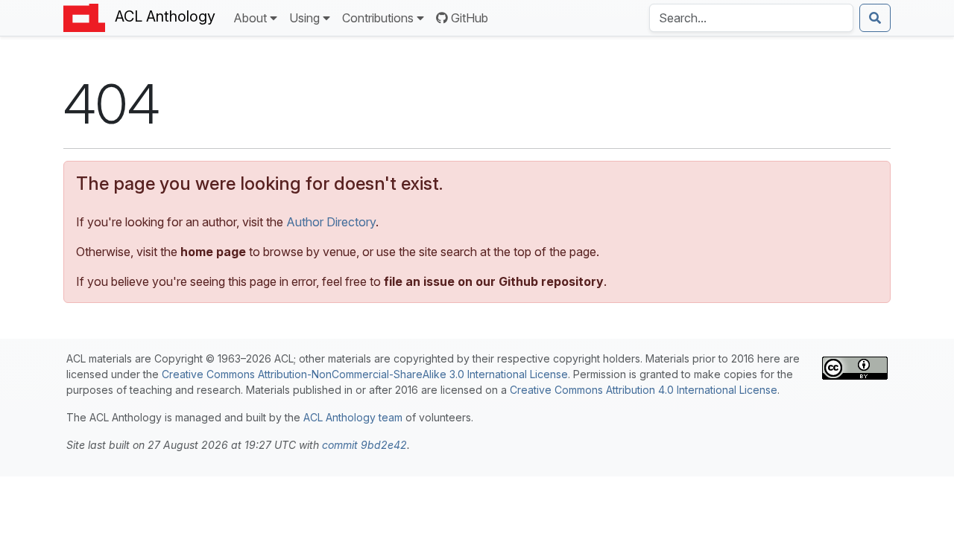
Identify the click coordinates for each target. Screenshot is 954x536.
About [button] (250, 17)
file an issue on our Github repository (494, 281)
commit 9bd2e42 (364, 444)
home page (213, 251)
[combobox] (751, 18)
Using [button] (304, 17)
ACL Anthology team (352, 417)
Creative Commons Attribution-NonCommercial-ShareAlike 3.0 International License (365, 374)
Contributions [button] (378, 17)
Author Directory (331, 221)
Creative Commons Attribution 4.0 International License (643, 389)
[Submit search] (875, 18)
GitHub (469, 17)
